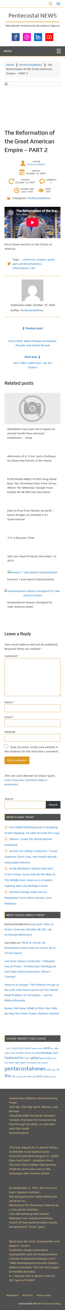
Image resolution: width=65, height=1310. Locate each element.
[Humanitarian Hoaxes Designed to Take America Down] (32, 593)
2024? (27, 1048)
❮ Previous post (32, 328)
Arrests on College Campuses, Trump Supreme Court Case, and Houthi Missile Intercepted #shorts (31, 856)
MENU (8, 51)
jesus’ (54, 1058)
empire (41, 259)
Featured (12, 1058)
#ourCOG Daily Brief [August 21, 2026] (33, 1156)
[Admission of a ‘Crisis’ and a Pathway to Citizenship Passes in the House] (32, 449)
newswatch (32, 1063)
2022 (14, 1048)
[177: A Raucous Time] (32, 531)
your (55, 1076)
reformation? (21, 268)
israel (48, 1057)
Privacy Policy (43, 1295)
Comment (12, 656)
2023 (21, 1048)
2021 (8, 1048)
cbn (12, 1053)
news (23, 1062)
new (17, 1062)
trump (19, 1076)
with (39, 1076)
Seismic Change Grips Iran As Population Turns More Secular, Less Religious (28, 897)
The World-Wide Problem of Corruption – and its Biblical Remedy (32, 995)
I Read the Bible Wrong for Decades (32, 1115)
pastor (45, 1062)
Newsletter (12, 1295)
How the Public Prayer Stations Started (33, 1013)
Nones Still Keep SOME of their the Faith (31, 1008)
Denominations (19, 1133)
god (42, 1058)
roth (48, 1069)
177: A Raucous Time (20, 537)
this (14, 1076)
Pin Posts (27, 1295)
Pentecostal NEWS (32, 15)
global (35, 1058)
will (34, 1076)
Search (9, 798)
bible (56, 1048)
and (47, 1048)
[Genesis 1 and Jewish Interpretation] (32, 572)
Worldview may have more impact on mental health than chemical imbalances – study (31, 433)
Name (9, 702)
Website (10, 731)
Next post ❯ (32, 357)
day (33, 1053)
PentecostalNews (30, 64)
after (40, 1048)
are (52, 1048)
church (28, 1053)
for (21, 1058)
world (45, 1076)
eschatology (44, 1052)
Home (10, 64)
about (34, 1048)
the (33, 268)
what (29, 1076)
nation (11, 1063)
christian (19, 1053)
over (39, 1063)
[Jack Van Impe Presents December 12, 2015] (32, 549)
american (29, 259)
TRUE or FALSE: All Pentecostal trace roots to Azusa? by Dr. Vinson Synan (31, 948)
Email (9, 717)
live (6, 1062)
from (27, 1058)
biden (7, 1053)
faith (55, 1052)
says (53, 1069)
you (50, 1076)
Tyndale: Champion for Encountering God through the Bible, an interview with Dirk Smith (32, 1124)
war (24, 1076)
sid (57, 1069)
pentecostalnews (30, 263)
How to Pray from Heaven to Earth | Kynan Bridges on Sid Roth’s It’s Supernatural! (30, 515)
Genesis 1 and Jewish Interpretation (30, 579)
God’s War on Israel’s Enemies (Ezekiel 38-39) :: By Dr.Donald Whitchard (29, 929)
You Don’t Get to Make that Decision (32, 1164)
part (15, 263)
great (50, 259)
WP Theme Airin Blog (48, 1303)
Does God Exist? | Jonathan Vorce (31, 1160)
